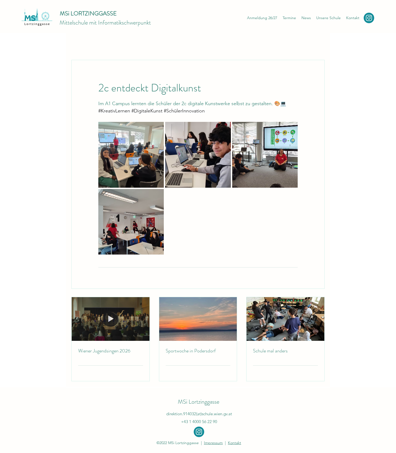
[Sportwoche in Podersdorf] (198, 319)
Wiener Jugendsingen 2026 (104, 350)
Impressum (213, 442)
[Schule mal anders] (285, 319)
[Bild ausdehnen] (131, 154)
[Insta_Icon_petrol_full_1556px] (369, 18)
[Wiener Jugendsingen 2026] (111, 319)
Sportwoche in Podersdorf (191, 350)
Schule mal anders (270, 350)
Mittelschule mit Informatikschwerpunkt (105, 22)
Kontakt (234, 442)
